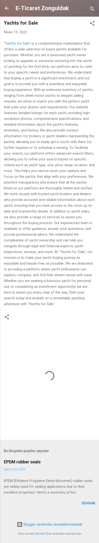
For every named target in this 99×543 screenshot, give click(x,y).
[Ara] (92, 9)
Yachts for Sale (17, 43)
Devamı (88, 503)
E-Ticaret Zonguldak (42, 8)
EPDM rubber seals (22, 461)
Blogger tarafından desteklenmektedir (52, 524)
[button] (92, 24)
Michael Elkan (44, 533)
